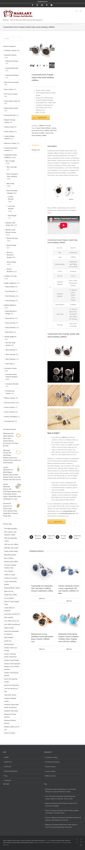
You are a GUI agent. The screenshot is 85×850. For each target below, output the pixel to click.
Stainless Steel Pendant (11, 660)
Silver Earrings (10, 354)
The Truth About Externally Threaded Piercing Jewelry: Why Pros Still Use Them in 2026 (60, 797)
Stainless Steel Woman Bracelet (11, 674)
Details (43, 598)
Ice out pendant (9, 598)
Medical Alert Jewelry (11, 108)
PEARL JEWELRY (10, 283)
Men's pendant (8, 617)
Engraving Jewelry (10, 55)
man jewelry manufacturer (12, 614)
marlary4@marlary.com (67, 513)
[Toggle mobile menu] (81, 11)
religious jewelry (9, 628)
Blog (5, 776)
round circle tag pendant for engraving (11, 633)
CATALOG (7, 766)
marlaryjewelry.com (69, 511)
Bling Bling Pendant (10, 555)
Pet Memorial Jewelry (52, 762)
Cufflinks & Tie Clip (44, 125)
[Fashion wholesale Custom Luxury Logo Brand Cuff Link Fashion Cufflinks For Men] (69, 570)
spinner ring (7, 641)
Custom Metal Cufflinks (43, 128)
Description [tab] (35, 145)
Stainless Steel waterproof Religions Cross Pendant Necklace (12, 666)
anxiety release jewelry (11, 551)
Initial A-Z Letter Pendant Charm (11, 603)
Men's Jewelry (10, 161)
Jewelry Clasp (8, 127)
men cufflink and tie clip (11, 621)
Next (53, 49)
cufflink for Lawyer (9, 574)
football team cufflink (10, 595)
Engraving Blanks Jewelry (12, 588)
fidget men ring (8, 591)
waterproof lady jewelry (11, 711)
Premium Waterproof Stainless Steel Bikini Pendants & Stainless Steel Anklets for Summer (63, 819)
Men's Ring (10, 183)
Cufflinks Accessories (10, 578)
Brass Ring (9, 332)
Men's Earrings (12, 167)
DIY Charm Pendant (11, 94)
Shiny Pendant (8, 637)
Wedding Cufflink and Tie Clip (11, 728)
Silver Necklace (11, 359)
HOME (6, 757)
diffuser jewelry (21, 842)
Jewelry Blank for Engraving (9, 609)
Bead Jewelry (10, 286)
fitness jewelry (30, 842)
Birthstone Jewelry (10, 143)
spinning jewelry (9, 644)
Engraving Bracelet (12, 68)
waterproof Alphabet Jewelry (10, 700)
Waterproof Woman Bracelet (10, 722)
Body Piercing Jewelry (11, 82)
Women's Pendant (9, 733)
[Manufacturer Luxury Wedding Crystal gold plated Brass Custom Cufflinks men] (42, 618)
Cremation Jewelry (10, 368)
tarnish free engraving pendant (10, 680)
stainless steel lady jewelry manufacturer (10, 655)
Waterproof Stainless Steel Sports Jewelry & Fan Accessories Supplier (61, 804)
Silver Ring (9, 364)
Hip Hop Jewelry (9, 402)
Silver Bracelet (10, 350)
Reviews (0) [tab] (35, 150)
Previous (31, 49)
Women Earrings (12, 238)
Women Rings (11, 262)
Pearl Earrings (10, 300)
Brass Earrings (10, 323)
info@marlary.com (42, 1)
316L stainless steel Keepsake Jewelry (10, 533)
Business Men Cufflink (11, 561)
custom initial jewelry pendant (10, 583)
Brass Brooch (10, 318)
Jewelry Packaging (10, 416)
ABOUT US (8, 762)
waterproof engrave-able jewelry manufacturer (11, 706)
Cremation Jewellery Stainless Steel (10, 566)
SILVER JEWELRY (10, 337)
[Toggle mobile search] (77, 11)
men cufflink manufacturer (12, 624)
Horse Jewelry (9, 131)
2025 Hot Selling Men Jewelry (10, 540)
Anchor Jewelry (9, 412)
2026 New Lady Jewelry (11, 548)
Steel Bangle (12, 215)
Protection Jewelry (10, 50)
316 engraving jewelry (10, 528)
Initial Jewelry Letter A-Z (12, 101)
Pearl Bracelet (10, 291)
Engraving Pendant (12, 61)
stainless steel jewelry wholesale (35, 840)
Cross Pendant (8, 571)
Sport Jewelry (8, 89)
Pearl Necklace (10, 296)
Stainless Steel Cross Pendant (10, 649)
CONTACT (7, 780)
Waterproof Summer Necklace (10, 716)
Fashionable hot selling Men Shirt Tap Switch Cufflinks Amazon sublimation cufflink (42, 588)
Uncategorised (9, 421)
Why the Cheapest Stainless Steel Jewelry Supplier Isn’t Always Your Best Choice (62, 812)
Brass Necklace (11, 327)
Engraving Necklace (12, 75)
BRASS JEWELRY (10, 305)
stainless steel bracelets (57, 840)
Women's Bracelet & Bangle (10, 255)
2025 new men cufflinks (11, 544)
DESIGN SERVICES (10, 771)
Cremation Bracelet (12, 384)
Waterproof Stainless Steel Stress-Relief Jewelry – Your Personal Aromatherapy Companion (61, 826)
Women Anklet (11, 245)
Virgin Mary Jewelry (10, 695)
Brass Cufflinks (8, 558)
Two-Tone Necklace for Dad (11, 690)
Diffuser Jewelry (9, 398)
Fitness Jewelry (9, 407)
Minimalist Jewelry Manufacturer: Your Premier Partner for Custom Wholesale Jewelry (60, 790)
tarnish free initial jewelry (11, 685)
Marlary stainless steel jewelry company (14, 840)
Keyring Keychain (10, 115)
